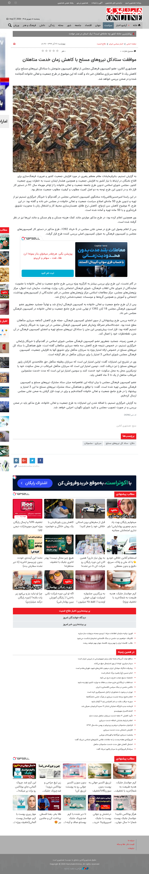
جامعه (78, 25)
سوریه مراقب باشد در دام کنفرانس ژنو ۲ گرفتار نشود (112, 701)
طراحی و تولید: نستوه (73, 868)
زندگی (52, 25)
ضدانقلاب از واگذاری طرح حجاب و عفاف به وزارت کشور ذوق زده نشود (105, 682)
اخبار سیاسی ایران (116, 44)
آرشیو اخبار (121, 25)
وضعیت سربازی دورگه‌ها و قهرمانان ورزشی (116, 735)
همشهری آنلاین (122, 14)
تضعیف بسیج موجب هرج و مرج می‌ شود (116, 677)
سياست (108, 25)
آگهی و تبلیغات (96, 3)
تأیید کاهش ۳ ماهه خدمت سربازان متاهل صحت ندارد (111, 715)
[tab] (74, 611)
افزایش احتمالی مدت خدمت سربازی (118, 730)
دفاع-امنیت (101, 44)
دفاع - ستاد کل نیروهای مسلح (120, 443)
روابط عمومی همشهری (66, 3)
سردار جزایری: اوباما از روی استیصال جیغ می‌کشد (113, 663)
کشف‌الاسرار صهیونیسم (123, 711)
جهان (98, 25)
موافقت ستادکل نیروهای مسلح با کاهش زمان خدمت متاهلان (79, 60)
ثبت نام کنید (47, 273)
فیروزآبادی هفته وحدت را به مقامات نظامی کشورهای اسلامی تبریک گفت (104, 739)
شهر (69, 25)
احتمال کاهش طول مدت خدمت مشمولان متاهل (113, 744)
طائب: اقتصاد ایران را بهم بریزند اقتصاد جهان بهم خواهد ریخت (108, 643)
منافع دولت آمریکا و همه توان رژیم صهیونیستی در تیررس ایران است (105, 658)
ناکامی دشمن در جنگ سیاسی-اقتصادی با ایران (114, 687)
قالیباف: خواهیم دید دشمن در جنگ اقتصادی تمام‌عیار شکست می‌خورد (105, 638)
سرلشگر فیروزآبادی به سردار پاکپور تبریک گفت (114, 749)
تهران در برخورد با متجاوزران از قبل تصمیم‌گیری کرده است (110, 692)
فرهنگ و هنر (29, 25)
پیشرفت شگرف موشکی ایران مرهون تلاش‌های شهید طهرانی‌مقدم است (104, 668)
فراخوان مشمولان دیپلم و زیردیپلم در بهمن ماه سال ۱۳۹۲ (109, 725)
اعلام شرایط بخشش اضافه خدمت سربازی (116, 720)
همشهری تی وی (82, 3)
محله (60, 25)
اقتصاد (88, 25)
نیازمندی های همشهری (113, 3)
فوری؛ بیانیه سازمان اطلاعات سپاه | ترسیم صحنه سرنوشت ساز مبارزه (105, 633)
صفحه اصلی (131, 44)
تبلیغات (131, 848)
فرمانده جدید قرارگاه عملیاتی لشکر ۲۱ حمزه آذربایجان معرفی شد (107, 706)
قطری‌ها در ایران (124, 34)
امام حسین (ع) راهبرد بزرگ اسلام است (117, 673)
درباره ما (131, 840)
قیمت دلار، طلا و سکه (125, 844)
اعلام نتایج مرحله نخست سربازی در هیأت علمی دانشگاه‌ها (109, 696)
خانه (135, 25)
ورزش (16, 25)
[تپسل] (23, 238)
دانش (42, 25)
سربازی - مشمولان (92, 443)
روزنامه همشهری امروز (133, 3)
